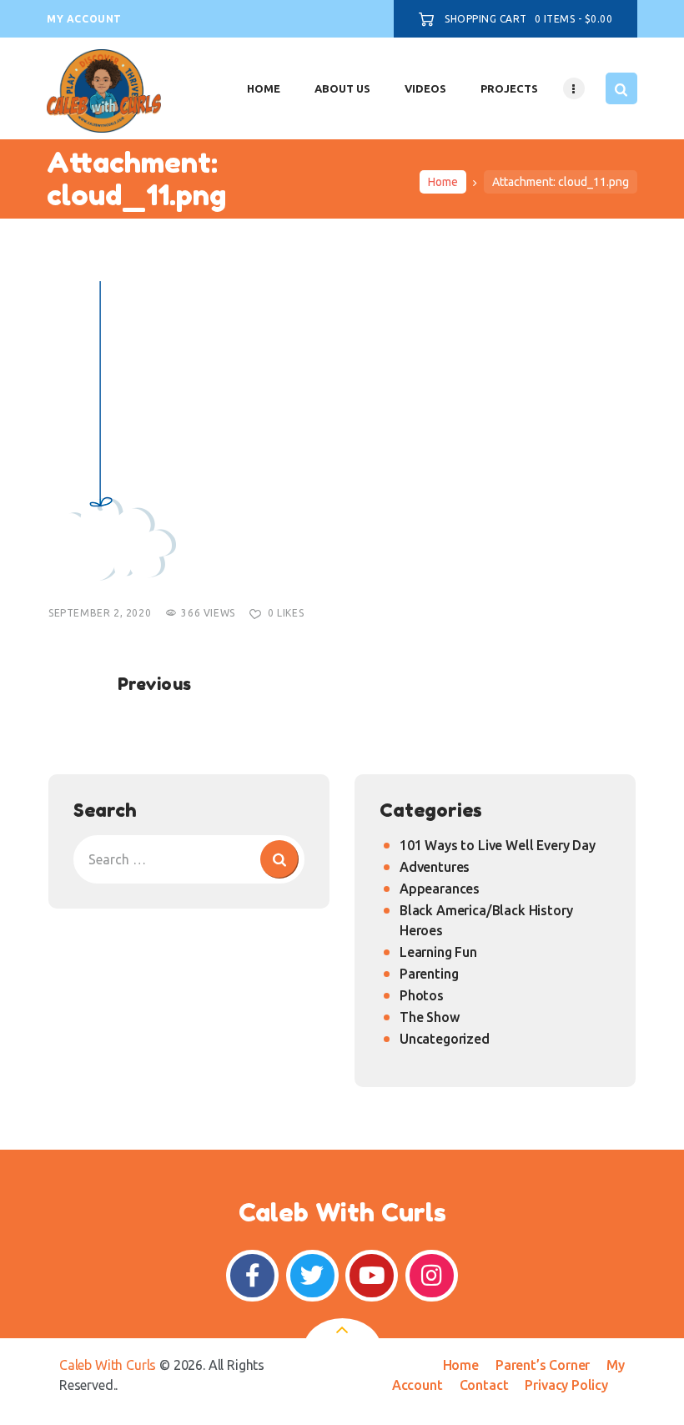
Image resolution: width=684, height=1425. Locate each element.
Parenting (429, 973)
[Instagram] (431, 1276)
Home (443, 182)
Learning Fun (438, 951)
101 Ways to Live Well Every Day (498, 845)
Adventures (435, 866)
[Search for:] (188, 859)
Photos (422, 995)
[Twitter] (312, 1276)
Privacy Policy (566, 1384)
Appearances (440, 888)
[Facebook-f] (252, 1276)
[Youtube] (371, 1276)
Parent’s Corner (542, 1364)
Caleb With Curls (107, 1364)
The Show (430, 1017)
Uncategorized (445, 1038)
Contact (484, 1384)
